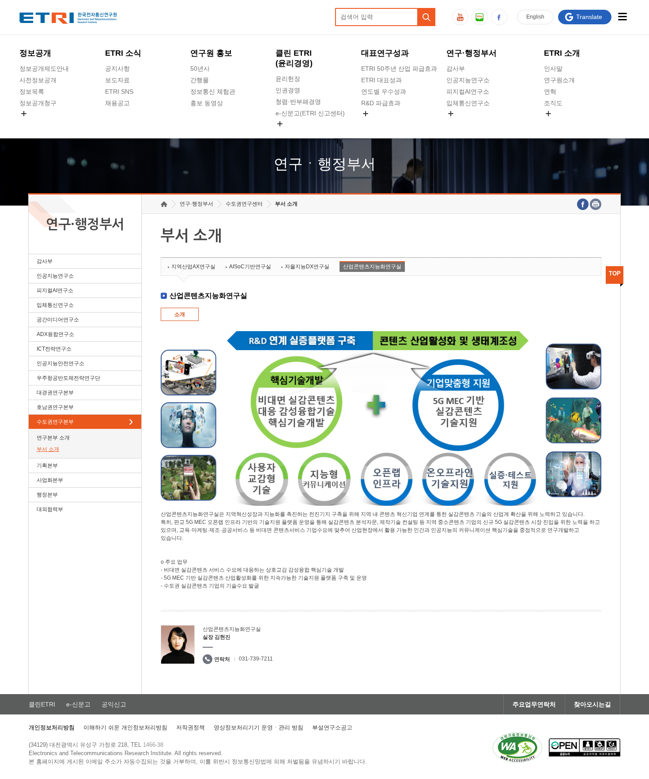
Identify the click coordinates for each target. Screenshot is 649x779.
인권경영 (287, 90)
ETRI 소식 (123, 53)
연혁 (550, 91)
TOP (615, 273)
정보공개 (35, 53)
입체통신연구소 (468, 103)
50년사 (200, 68)
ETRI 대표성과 (381, 80)
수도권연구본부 (55, 422)
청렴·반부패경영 (298, 101)
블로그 (480, 17)
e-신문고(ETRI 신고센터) (310, 113)
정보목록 (31, 91)
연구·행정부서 (471, 53)
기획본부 (47, 465)
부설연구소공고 (332, 727)
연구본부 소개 (53, 438)
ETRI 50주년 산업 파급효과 (399, 68)
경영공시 (31, 123)
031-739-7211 (256, 659)
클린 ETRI (294, 58)
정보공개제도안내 (44, 68)
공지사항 (117, 68)
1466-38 (153, 744)
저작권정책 (190, 727)
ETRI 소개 (562, 53)
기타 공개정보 (563, 123)
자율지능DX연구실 (307, 266)
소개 (179, 314)
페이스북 (499, 17)
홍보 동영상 (206, 103)
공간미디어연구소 (471, 123)
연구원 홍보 (211, 53)
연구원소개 (559, 80)
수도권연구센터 (244, 204)
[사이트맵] (623, 16)
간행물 (199, 80)
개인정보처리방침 (52, 727)
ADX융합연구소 (55, 334)
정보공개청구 (38, 103)
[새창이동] (517, 748)
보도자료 (117, 80)
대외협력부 (50, 509)
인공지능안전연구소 (60, 363)
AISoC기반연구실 (250, 266)
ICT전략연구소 (54, 349)
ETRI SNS (119, 91)
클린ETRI (42, 704)
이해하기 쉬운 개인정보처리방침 (125, 727)
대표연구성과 (385, 53)
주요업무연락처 (534, 704)
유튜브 (460, 17)
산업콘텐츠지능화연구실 (372, 266)
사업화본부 (50, 480)
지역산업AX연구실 (193, 266)
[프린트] (595, 204)
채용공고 (117, 103)
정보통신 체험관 (212, 91)
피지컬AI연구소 (467, 91)
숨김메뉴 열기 (23, 113)
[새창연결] (583, 204)
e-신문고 (78, 704)
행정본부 (47, 495)
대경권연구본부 (55, 393)
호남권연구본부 (55, 407)
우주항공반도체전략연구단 (68, 378)
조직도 (553, 103)
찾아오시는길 (592, 704)
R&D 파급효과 (380, 103)
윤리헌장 (287, 78)
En (535, 17)
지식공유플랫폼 (382, 123)
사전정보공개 (38, 80)
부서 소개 (48, 449)
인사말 (553, 68)
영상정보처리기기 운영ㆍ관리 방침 (258, 727)
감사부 (455, 68)
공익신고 (287, 133)
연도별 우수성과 (383, 91)
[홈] (164, 204)
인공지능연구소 (468, 80)
